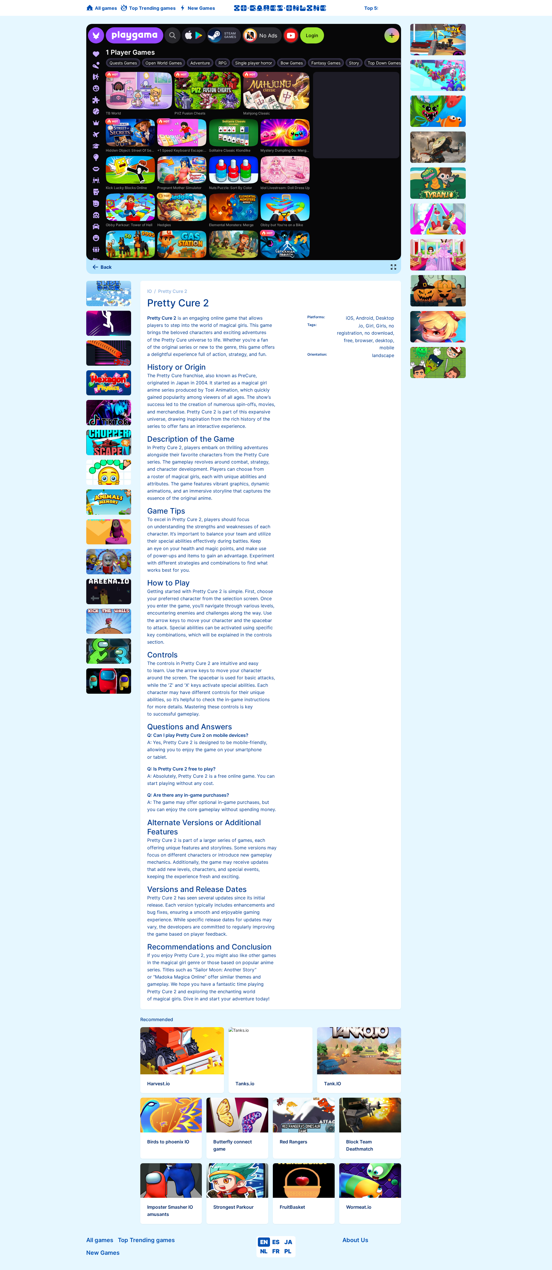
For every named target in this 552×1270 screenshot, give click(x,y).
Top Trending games (146, 1240)
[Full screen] (393, 267)
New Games (103, 1252)
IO (149, 291)
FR (275, 1251)
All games (99, 1240)
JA (288, 1242)
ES (275, 1242)
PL (287, 1251)
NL (263, 1251)
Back (106, 267)
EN (264, 1242)
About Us (355, 1240)
